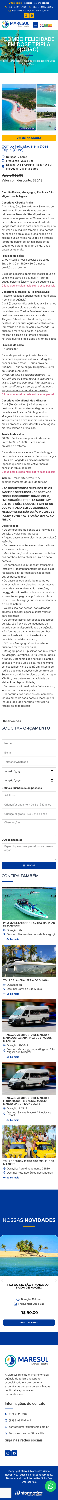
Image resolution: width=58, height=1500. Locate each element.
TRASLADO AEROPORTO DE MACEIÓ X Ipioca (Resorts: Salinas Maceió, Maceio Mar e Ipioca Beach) (26, 1100)
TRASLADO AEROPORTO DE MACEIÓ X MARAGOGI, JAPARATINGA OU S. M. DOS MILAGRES (27, 1037)
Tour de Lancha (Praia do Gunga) (26, 980)
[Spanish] (50, 24)
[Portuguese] (46, 24)
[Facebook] (31, 15)
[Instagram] (26, 15)
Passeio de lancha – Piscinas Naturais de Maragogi (29, 924)
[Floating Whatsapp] (50, 1486)
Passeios (16, 60)
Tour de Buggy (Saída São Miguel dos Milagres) (28, 1163)
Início (6, 60)
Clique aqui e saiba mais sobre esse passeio (28, 285)
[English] (42, 24)
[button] (35, 25)
